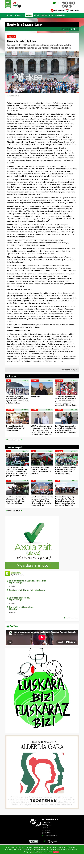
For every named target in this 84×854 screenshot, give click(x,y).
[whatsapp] (71, 29)
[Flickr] (73, 3)
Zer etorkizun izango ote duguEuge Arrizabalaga (19, 598)
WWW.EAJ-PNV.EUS (74, 10)
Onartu (56, 852)
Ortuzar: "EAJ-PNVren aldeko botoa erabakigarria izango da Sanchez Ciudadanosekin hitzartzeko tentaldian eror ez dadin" (65, 470)
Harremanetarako (59, 10)
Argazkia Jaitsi (14, 96)
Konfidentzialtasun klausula (51, 842)
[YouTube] (63, 3)
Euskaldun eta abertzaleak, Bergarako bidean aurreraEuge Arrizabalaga (27, 581)
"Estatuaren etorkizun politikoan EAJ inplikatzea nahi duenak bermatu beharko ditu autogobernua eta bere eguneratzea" (41, 470)
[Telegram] (63, 6)
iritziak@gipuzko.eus (50, 835)
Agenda (51, 15)
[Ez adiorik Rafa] (33, 392)
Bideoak (36, 15)
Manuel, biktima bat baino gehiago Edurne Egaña (21, 608)
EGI (23, 15)
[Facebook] (66, 3)
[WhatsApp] (66, 6)
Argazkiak (44, 15)
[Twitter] (70, 3)
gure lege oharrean (36, 852)
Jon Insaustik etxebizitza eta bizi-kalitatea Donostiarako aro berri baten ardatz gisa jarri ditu (16, 428)
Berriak (29, 15)
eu (54, 3)
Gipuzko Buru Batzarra (50, 819)
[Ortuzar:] (58, 463)
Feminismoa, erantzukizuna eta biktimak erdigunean (27, 590)
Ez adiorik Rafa (35, 396)
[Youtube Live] (70, 6)
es (58, 3)
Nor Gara (9, 15)
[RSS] (77, 29)
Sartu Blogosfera (72, 618)
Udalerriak (17, 15)
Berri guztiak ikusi (14, 440)
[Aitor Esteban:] (9, 392)
